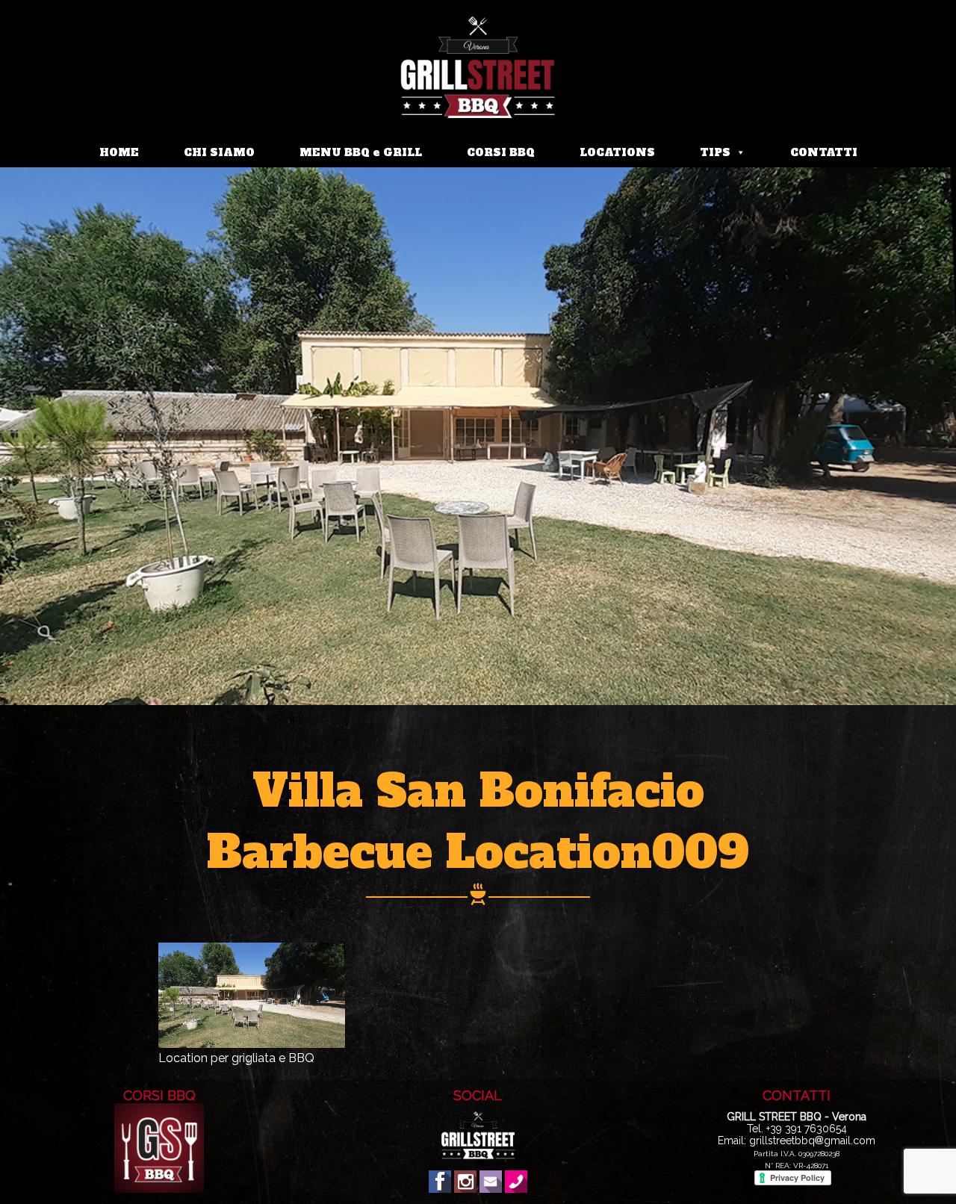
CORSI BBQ (501, 152)
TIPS (715, 152)
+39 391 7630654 (806, 1129)
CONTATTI (823, 152)
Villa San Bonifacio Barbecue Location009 (478, 821)
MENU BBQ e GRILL (360, 152)
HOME (119, 152)
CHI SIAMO (219, 152)
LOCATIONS (617, 152)
